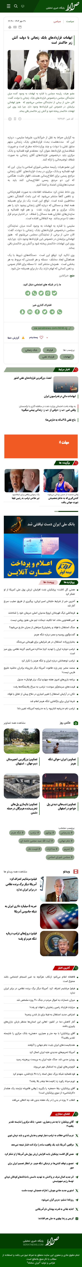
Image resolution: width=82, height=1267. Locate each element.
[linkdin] (30, 311)
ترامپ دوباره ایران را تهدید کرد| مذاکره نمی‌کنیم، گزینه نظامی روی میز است (39, 651)
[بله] (54, 293)
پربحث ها (48, 582)
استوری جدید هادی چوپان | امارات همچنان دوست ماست (48, 1190)
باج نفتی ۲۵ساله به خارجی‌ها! (60, 420)
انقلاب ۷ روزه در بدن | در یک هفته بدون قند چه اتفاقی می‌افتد (43, 1100)
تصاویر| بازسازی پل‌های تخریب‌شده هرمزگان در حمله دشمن (22, 808)
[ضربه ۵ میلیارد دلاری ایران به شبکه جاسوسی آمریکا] (59, 916)
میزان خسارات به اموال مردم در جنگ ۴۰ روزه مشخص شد (46, 1000)
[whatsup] (59, 311)
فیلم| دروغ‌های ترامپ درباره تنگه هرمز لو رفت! (21, 936)
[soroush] (22, 311)
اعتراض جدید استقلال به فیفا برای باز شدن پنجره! (50, 1015)
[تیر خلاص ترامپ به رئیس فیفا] (22, 480)
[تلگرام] (27, 293)
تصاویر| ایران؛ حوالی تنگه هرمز (62, 761)
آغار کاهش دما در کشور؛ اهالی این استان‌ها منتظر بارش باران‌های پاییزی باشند (39, 1024)
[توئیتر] (41, 293)
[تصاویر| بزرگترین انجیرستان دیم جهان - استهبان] (22, 741)
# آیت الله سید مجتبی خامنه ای (36, 841)
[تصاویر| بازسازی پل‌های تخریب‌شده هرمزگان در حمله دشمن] (22, 786)
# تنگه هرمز (17, 833)
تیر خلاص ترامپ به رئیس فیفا (25, 498)
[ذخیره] (20, 27)
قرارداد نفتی (48, 357)
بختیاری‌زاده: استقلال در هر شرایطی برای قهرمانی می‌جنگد (45, 642)
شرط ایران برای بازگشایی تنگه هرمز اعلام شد (52, 701)
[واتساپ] (34, 293)
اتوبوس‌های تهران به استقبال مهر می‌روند (54, 1067)
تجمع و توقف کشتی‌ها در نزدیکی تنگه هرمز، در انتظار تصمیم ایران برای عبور (41, 1165)
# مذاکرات (52, 849)
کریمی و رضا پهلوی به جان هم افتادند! (56, 1218)
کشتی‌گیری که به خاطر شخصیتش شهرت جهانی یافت (63, 500)
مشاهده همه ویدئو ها (15, 872)
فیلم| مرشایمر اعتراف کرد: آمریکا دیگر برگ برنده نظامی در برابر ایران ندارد (21, 884)
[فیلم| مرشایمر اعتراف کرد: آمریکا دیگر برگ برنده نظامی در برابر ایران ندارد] (59, 889)
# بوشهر (50, 833)
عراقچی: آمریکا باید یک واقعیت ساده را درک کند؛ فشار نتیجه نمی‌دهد (42, 1145)
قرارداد (50, 350)
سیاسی (57, 21)
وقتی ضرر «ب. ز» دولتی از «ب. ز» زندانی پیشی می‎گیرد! (48, 410)
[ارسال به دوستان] (15, 27)
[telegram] (52, 311)
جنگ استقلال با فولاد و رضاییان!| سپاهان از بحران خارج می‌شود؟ (42, 627)
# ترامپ (34, 833)
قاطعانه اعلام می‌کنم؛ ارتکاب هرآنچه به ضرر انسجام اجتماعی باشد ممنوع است (39, 979)
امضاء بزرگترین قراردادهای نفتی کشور (32, 378)
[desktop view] (22, 6)
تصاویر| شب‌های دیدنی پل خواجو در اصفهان (61, 806)
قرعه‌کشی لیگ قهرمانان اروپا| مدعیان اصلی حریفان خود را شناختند (41, 613)
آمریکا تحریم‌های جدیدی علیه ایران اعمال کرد (52, 1052)
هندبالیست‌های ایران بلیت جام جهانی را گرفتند (51, 1045)
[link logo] (41, 1241)
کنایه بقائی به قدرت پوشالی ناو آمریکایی (54, 1209)
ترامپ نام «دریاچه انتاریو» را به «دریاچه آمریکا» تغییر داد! (46, 709)
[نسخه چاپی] (9, 27)
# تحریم (68, 849)
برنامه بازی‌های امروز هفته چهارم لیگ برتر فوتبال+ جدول (46, 680)
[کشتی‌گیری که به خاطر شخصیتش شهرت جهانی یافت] (60, 480)
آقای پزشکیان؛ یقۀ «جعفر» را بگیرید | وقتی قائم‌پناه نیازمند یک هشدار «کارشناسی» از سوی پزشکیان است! (39, 1090)
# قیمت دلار (34, 849)
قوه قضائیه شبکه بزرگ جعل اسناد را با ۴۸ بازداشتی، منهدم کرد (44, 1074)
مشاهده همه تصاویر (14, 723)
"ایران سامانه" (33, 1263)
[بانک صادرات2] (41, 546)
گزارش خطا (14, 338)
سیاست (70, 21)
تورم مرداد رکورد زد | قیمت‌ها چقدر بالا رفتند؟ (52, 1081)
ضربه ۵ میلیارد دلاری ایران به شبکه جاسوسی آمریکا (21, 909)
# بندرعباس (66, 833)
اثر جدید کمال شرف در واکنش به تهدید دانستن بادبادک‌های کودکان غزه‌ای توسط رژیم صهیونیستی (39, 1179)
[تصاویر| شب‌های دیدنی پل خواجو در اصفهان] (60, 786)
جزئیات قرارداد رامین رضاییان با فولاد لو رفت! (52, 1007)
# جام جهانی (65, 841)
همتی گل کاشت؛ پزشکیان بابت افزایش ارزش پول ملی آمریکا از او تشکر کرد (39, 592)
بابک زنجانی (31, 350)
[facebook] (37, 311)
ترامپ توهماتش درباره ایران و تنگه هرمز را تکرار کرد (48, 661)
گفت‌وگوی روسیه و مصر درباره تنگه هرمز (54, 635)
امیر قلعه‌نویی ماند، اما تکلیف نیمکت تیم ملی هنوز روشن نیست (42, 620)
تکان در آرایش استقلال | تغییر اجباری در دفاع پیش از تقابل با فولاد (41, 694)
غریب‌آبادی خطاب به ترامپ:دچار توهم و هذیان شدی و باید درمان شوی (41, 1135)
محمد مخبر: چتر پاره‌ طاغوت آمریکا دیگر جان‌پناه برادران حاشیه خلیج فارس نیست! (39, 670)
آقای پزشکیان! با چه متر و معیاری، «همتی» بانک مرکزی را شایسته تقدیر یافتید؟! (39, 1035)
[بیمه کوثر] (41, 568)
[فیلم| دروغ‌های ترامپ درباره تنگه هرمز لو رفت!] (59, 943)
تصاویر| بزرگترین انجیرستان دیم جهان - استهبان (21, 761)
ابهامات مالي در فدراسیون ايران (60, 396)
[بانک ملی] (41, 525)
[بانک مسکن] (41, 446)
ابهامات (67, 357)
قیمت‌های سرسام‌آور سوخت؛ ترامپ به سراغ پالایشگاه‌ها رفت (44, 687)
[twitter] (44, 311)
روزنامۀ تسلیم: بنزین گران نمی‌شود (58, 1200)
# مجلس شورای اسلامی (60, 857)
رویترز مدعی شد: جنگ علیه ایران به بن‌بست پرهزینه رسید (45, 1060)
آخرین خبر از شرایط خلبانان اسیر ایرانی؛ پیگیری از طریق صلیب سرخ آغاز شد (39, 603)
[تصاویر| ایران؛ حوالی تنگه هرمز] (60, 741)
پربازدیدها (69, 582)
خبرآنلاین (63, 276)
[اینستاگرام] (47, 293)
